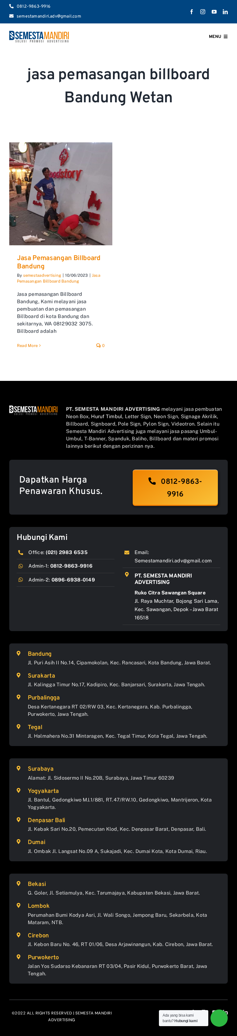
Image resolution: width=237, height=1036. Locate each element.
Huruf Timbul (106, 416)
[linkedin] (225, 11)
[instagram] (202, 11)
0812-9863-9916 (71, 566)
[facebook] (191, 11)
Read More (27, 345)
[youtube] (214, 11)
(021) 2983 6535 (67, 552)
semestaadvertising (42, 275)
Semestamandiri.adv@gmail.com (173, 561)
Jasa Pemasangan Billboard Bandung (59, 262)
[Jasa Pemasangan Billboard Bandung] (60, 193)
